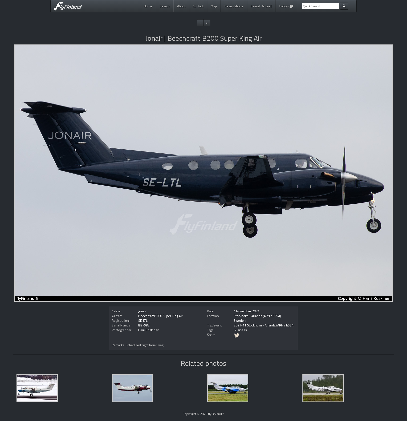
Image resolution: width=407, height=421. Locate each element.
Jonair (142, 311)
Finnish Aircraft (261, 6)
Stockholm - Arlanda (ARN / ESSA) (257, 315)
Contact (198, 6)
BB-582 (144, 325)
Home (148, 6)
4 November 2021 (247, 311)
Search (165, 6)
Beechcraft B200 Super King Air (160, 315)
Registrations (233, 6)
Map (214, 6)
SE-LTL (142, 320)
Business (240, 329)
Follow (284, 6)
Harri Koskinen (148, 329)
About (181, 6)
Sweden (240, 320)
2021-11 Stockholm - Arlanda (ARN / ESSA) (264, 325)
